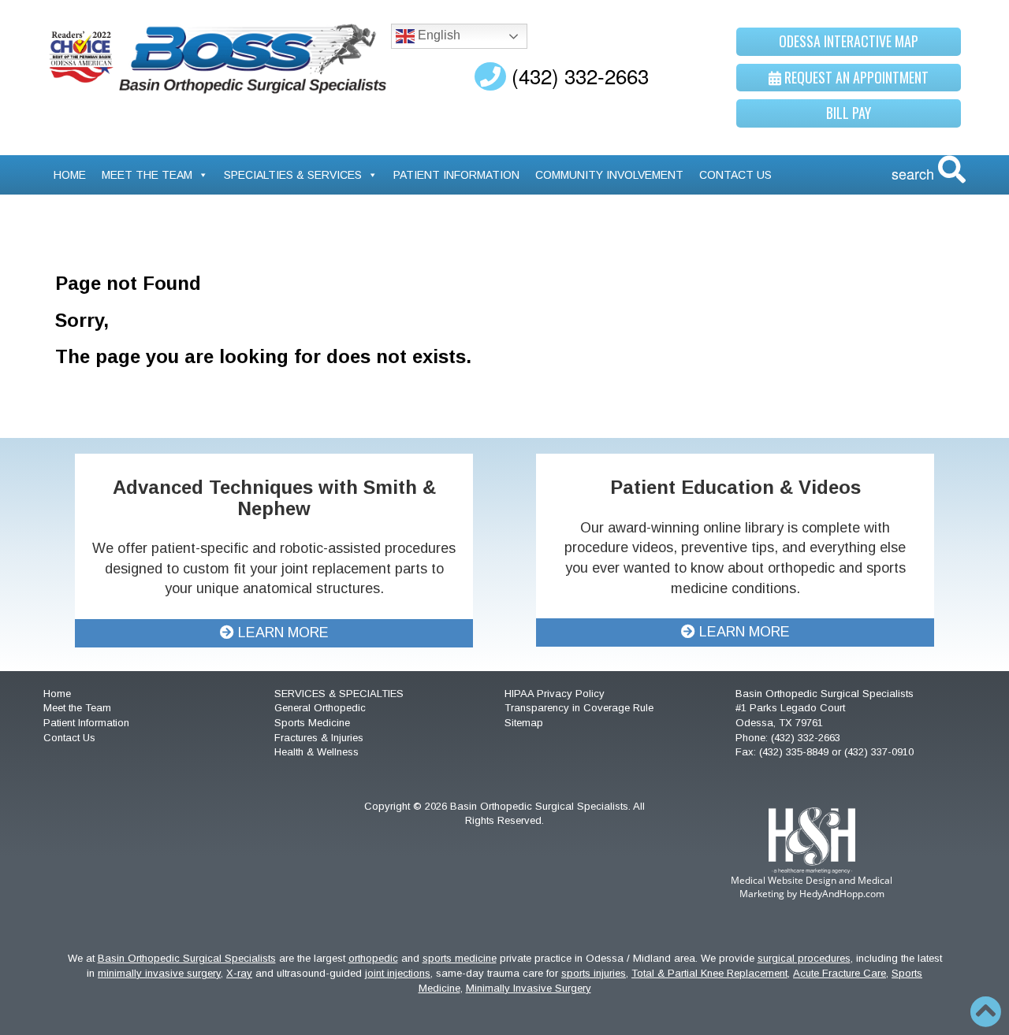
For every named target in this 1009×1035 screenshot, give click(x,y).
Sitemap (523, 723)
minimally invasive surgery (159, 973)
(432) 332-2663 (577, 75)
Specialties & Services (293, 175)
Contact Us (735, 175)
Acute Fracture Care (839, 973)
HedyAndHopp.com (841, 893)
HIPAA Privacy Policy (554, 693)
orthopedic (373, 958)
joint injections (397, 973)
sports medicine (460, 958)
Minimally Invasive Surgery (528, 988)
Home (70, 175)
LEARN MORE (281, 632)
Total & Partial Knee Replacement (709, 973)
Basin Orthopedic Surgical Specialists (187, 958)
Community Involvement (609, 175)
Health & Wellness (316, 752)
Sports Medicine (312, 723)
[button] (985, 1011)
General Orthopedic (320, 708)
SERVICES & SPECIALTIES (339, 693)
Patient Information (456, 175)
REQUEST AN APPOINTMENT (855, 77)
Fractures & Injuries (318, 738)
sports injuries (593, 973)
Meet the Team (147, 175)
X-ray (239, 973)
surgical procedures (804, 958)
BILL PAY (848, 112)
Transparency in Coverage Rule (578, 708)
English (437, 35)
